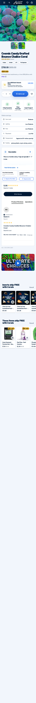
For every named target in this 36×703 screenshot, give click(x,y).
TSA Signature (23, 62)
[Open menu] (4, 3)
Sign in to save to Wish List (32, 94)
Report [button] (21, 234)
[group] (18, 185)
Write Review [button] (18, 194)
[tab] (17, 202)
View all (31, 287)
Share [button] (25, 234)
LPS (16, 62)
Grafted (10, 62)
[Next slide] (32, 302)
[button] (7, 59)
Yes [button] (18, 234)
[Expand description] (30, 152)
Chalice (4, 62)
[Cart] (32, 3)
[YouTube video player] (18, 263)
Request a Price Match (10, 178)
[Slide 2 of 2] (21, 45)
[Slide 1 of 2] (14, 45)
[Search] (9, 3)
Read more (18, 167)
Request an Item (27, 178)
